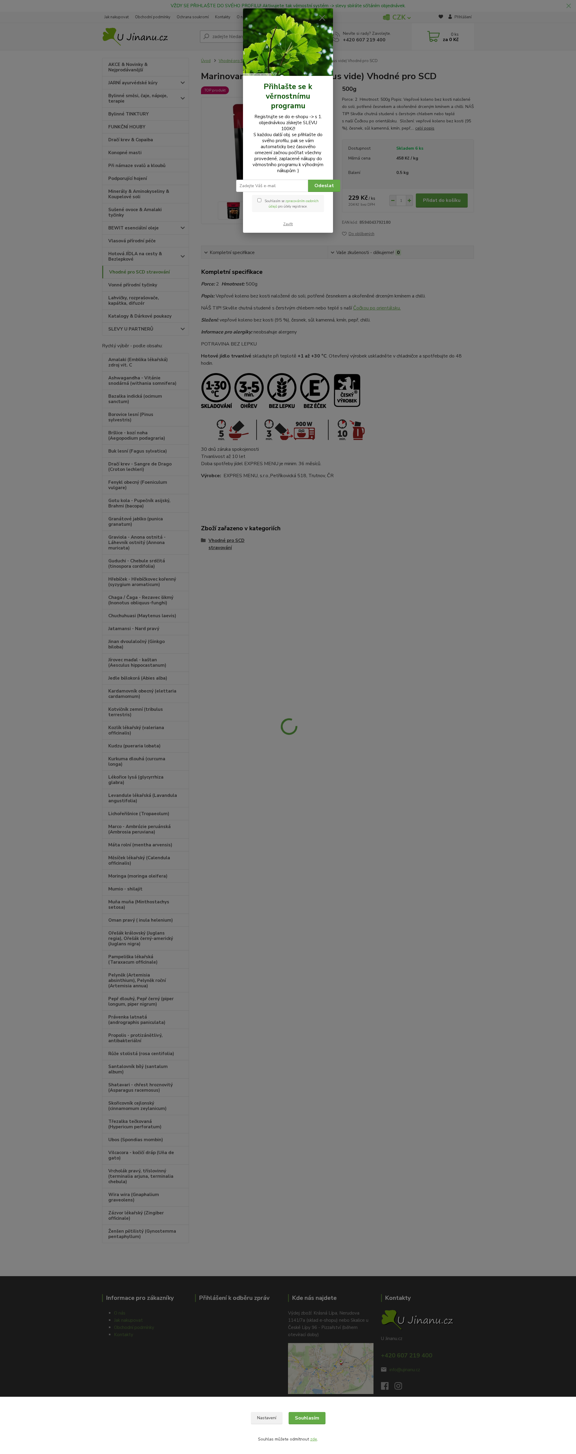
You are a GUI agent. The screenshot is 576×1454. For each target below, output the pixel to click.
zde (313, 1439)
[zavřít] (322, 17)
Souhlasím (307, 1418)
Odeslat (324, 185)
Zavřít (288, 224)
